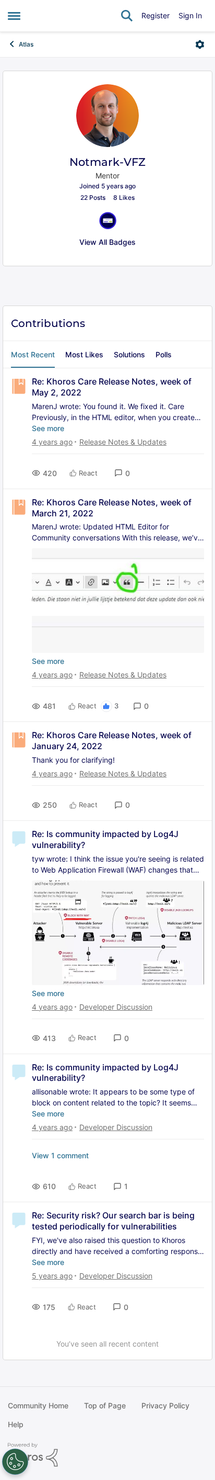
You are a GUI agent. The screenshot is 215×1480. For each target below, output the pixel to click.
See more (48, 428)
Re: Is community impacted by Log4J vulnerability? (105, 839)
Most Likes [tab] (84, 354)
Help (15, 1424)
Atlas (26, 44)
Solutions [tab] (129, 354)
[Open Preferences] (15, 1462)
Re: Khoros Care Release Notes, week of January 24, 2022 (112, 740)
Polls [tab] (164, 354)
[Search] (127, 15)
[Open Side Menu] (14, 16)
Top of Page (105, 1405)
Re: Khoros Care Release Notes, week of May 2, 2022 (112, 387)
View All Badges (107, 242)
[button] (122, 473)
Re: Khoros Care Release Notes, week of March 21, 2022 (112, 507)
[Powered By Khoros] (107, 1455)
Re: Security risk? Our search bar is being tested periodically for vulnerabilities (113, 1221)
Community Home (38, 1405)
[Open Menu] (200, 44)
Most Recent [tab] (33, 354)
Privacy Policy (165, 1405)
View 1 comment (60, 1155)
